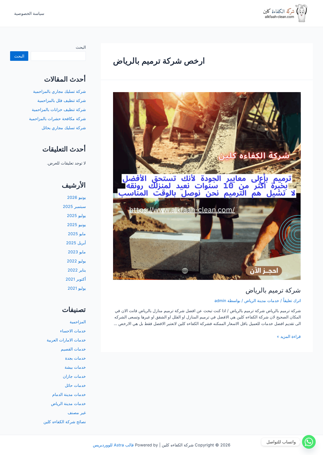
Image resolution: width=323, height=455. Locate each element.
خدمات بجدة (75, 358)
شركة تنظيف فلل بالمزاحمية (61, 100)
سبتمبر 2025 (74, 206)
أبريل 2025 (76, 242)
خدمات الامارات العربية (66, 339)
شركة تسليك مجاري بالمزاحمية (59, 91)
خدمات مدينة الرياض (261, 300)
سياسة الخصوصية (29, 13)
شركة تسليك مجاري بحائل (64, 127)
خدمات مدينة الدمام (69, 394)
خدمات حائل (75, 385)
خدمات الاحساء (73, 330)
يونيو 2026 (76, 197)
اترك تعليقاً (292, 300)
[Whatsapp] (309, 442)
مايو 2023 (77, 251)
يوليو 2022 (76, 260)
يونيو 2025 (76, 224)
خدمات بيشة (75, 367)
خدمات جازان (74, 376)
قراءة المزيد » (289, 336)
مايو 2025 (77, 233)
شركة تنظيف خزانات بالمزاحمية (59, 109)
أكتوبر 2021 (76, 279)
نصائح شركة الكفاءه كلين (64, 421)
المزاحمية (78, 321)
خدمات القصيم (73, 349)
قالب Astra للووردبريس (113, 444)
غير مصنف (77, 412)
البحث (81, 47)
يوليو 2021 (77, 288)
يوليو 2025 (76, 215)
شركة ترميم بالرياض (273, 290)
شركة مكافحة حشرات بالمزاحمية (57, 118)
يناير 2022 (77, 270)
